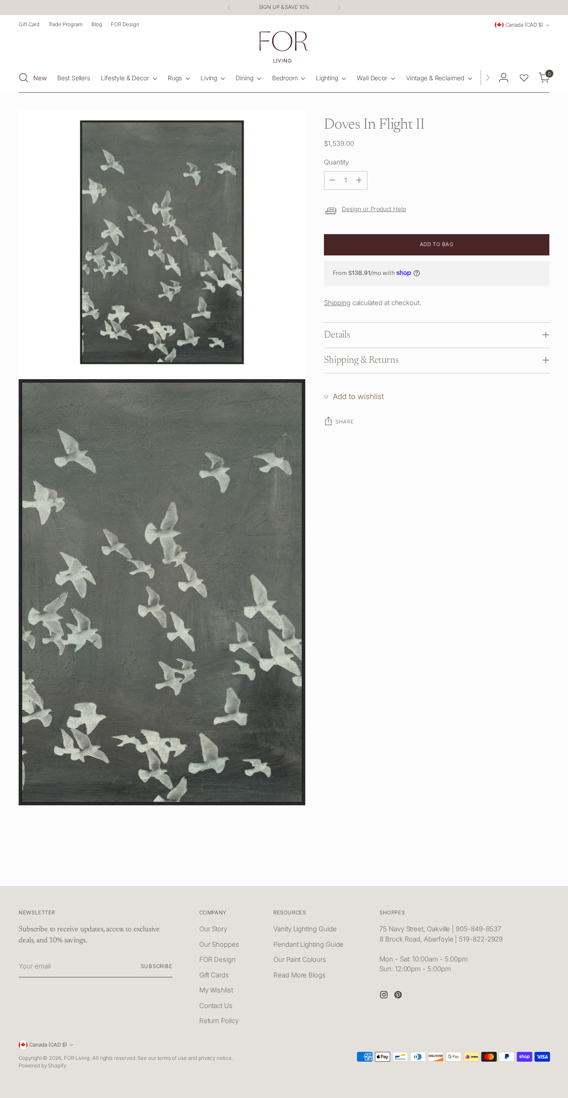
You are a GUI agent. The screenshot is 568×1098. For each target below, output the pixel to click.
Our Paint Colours (299, 959)
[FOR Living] (284, 47)
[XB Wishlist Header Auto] (524, 77)
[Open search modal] (23, 77)
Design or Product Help (374, 208)
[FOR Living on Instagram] (384, 996)
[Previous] (229, 7)
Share (344, 422)
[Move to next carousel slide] (541, 869)
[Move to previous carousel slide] (521, 869)
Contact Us (216, 1005)
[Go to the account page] (504, 77)
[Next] (339, 7)
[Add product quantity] (359, 180)
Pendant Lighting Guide (308, 944)
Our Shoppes (219, 944)
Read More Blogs (299, 975)
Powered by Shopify (42, 1066)
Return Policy (219, 1020)
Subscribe (157, 966)
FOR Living (77, 1058)
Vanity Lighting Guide (304, 929)
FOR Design (217, 959)
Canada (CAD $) (524, 25)
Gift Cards (214, 975)
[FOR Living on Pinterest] (399, 996)
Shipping (337, 302)
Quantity (336, 162)
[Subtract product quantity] (332, 180)
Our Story (213, 929)
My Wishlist (216, 990)
